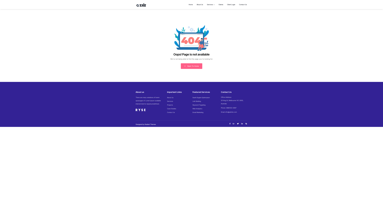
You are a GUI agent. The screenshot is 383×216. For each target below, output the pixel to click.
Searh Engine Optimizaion (201, 97)
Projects (170, 105)
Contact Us (243, 5)
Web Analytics (197, 109)
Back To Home (193, 66)
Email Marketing (197, 112)
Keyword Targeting (198, 105)
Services (210, 5)
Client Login (231, 5)
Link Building (196, 101)
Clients (221, 5)
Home (191, 5)
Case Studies (171, 109)
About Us (200, 5)
